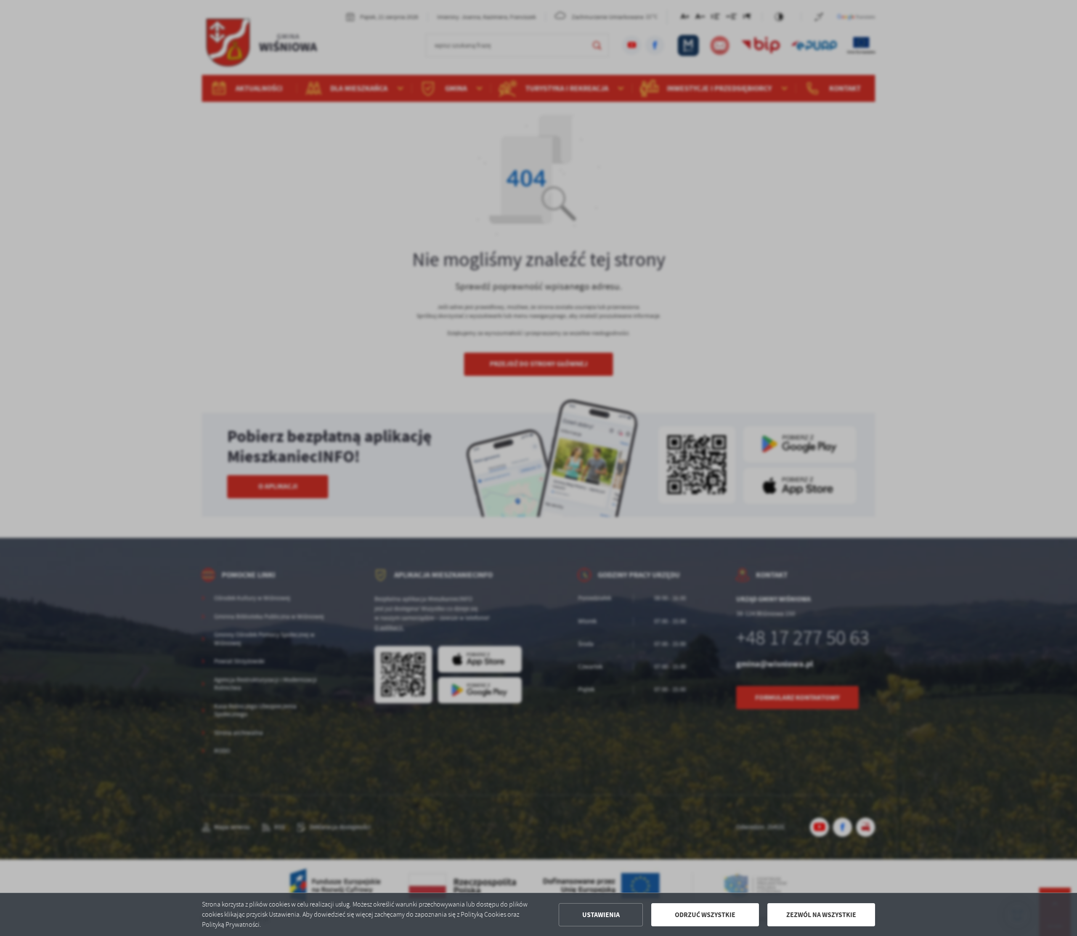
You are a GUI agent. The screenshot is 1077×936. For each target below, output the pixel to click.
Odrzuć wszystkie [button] (705, 914)
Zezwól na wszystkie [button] (821, 914)
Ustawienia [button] (601, 914)
